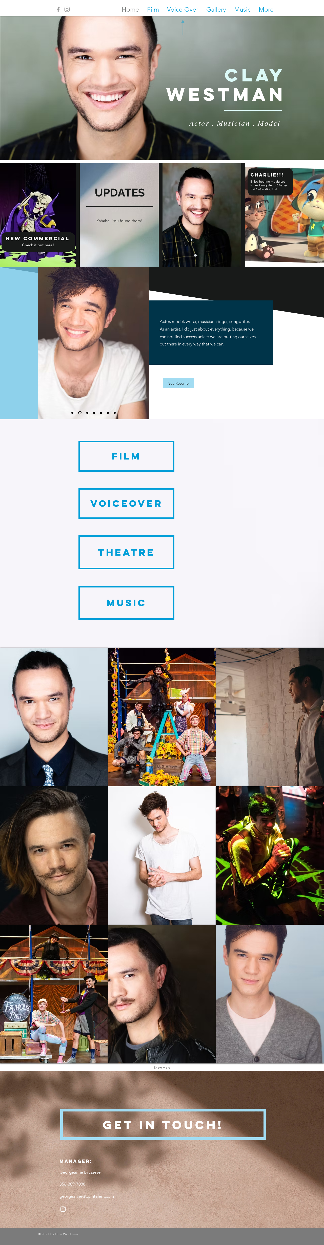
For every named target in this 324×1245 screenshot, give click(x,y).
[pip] (79, 413)
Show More (162, 1067)
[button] (54, 717)
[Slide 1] (93, 412)
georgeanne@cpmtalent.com (86, 1196)
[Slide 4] (115, 413)
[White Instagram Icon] (63, 1209)
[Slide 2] (108, 413)
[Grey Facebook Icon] (58, 9)
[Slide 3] (101, 413)
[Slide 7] (72, 413)
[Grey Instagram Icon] (67, 9)
